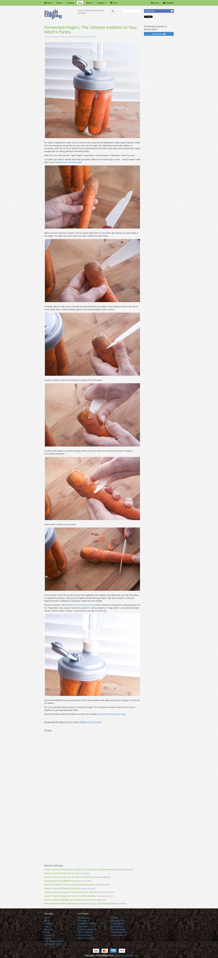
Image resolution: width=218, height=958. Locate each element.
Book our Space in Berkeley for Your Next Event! (66, 899)
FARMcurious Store (90, 722)
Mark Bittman (117, 926)
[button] (59, 2)
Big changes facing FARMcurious (59, 881)
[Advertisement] (159, 73)
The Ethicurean (84, 935)
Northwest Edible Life (87, 929)
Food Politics (83, 926)
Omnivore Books (118, 929)
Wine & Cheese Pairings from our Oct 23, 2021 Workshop (70, 896)
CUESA (114, 917)
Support (48, 937)
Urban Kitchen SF (119, 935)
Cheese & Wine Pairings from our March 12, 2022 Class (69, 877)
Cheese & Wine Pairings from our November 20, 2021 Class (71, 892)
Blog (46, 926)
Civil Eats (82, 920)
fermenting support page (115, 713)
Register (170, 2)
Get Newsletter (158, 34)
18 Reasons (83, 917)
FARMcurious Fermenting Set (67, 162)
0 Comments (90, 36)
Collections (49, 923)
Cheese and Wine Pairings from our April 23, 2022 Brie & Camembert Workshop (80, 869)
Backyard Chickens (86, 937)
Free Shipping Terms (53, 940)
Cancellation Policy (53, 943)
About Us (48, 929)
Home (47, 917)
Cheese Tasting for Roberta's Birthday (62, 888)
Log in (156, 2)
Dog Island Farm (118, 920)
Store (46, 920)
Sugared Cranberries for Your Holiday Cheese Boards (68, 884)
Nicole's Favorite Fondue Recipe (59, 873)
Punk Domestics (85, 932)
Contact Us (49, 935)
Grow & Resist (117, 923)
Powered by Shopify (124, 955)
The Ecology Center (120, 932)
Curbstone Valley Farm (88, 923)
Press (47, 932)
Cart (114, 2)
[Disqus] (92, 766)
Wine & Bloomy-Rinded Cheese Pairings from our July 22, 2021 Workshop (77, 903)
